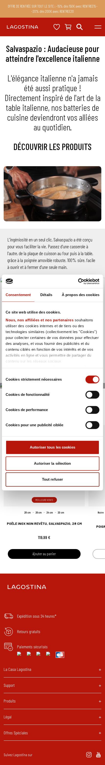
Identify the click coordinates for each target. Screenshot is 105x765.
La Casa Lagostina (17, 669)
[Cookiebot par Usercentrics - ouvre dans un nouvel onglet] (78, 281)
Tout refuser (52, 479)
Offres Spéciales (16, 732)
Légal (7, 716)
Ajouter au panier (44, 554)
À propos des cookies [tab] (80, 295)
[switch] (92, 395)
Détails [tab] (46, 295)
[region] (52, 193)
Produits (10, 700)
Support (9, 685)
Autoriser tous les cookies (52, 447)
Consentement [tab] (18, 295)
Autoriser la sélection (52, 463)
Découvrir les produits (52, 146)
